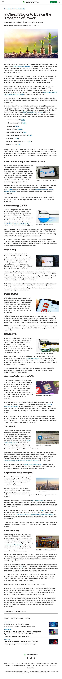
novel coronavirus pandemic (21, 66)
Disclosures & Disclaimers (42, 663)
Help (29, 663)
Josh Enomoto (9, 25)
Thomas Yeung (13, 626)
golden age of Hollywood (14, 545)
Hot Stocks (7, 639)
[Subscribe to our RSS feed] (34, 658)
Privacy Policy (53, 663)
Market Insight (7, 622)
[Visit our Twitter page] (31, 658)
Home (5, 8)
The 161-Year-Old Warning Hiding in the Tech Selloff (22, 641)
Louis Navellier (13, 636)
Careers (33, 663)
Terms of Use (53, 665)
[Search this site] (59, 2)
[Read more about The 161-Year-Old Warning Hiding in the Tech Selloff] (53, 642)
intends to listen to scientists (32, 464)
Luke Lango (13, 644)
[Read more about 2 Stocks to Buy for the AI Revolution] (53, 624)
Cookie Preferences (43, 665)
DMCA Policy (30, 667)
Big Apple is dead (37, 500)
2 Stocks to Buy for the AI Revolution (17, 624)
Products (18, 663)
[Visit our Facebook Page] (27, 658)
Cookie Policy (34, 665)
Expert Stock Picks (12, 8)
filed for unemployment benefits (33, 112)
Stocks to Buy (21, 8)
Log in (54, 2)
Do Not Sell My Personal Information (21, 665)
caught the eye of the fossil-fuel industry (16, 224)
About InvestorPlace (9, 663)
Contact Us (24, 663)
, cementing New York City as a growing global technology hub (34, 514)
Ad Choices (7, 665)
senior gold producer (33, 358)
